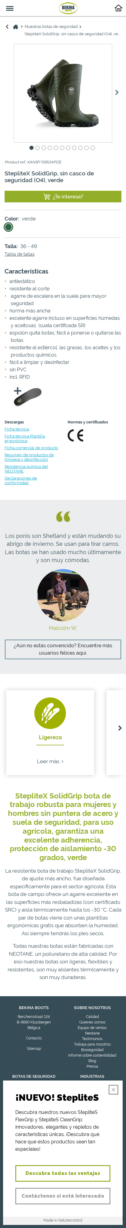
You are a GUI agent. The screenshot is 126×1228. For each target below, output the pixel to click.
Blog (92, 1061)
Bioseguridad (92, 1050)
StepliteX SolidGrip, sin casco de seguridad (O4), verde (72, 34)
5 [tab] (57, 148)
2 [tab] (38, 148)
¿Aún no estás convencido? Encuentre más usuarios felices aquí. (63, 649)
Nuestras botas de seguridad (51, 26)
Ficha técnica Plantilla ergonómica (25, 438)
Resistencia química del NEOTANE (26, 468)
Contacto (34, 1038)
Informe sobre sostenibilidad (92, 1055)
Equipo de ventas (92, 1028)
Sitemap (34, 1048)
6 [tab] (63, 148)
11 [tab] (93, 148)
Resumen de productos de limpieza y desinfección (29, 457)
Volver (7, 26)
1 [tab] (32, 148)
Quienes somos (92, 1022)
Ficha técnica (17, 429)
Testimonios (92, 1039)
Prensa (92, 1066)
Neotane (92, 1033)
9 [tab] (81, 148)
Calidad (92, 1017)
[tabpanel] (63, 93)
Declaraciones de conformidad (21, 480)
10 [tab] (87, 148)
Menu (6, 5)
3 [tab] (45, 148)
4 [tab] (51, 148)
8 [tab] (75, 148)
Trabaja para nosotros (92, 1044)
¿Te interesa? (68, 196)
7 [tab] (69, 148)
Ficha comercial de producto (31, 448)
